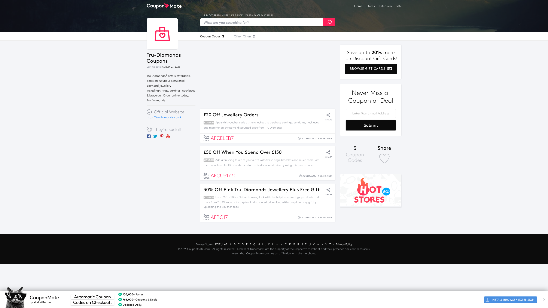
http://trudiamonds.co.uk (164, 117)
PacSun (250, 14)
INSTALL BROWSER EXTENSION (513, 300)
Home (358, 6)
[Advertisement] (267, 75)
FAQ (398, 6)
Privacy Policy (344, 244)
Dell (259, 14)
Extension (385, 6)
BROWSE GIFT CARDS (368, 69)
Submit (371, 125)
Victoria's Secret (233, 14)
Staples (269, 14)
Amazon (214, 14)
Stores (371, 6)
